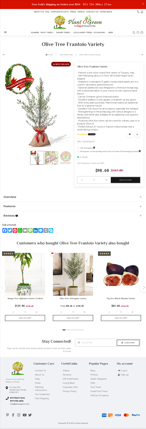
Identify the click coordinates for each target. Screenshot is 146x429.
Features (10, 206)
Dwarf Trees (63, 32)
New (110, 32)
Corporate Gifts (60, 12)
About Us (39, 374)
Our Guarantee (42, 394)
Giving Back (106, 12)
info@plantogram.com (19, 404)
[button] (64, 329)
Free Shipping (42, 398)
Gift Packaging (86, 148)
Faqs (37, 379)
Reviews (67, 374)
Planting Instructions (41, 388)
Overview (10, 196)
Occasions (99, 32)
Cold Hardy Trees (82, 32)
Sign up (125, 374)
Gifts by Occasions (99, 395)
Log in (124, 370)
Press (73, 12)
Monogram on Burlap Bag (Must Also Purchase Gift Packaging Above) (109, 151)
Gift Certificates (70, 379)
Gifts (92, 383)
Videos (81, 12)
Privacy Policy (70, 391)
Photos (94, 374)
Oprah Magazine (98, 379)
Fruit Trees (46, 32)
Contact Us (92, 12)
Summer (35, 32)
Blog (92, 370)
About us (39, 12)
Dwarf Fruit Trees (99, 391)
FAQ (47, 12)
